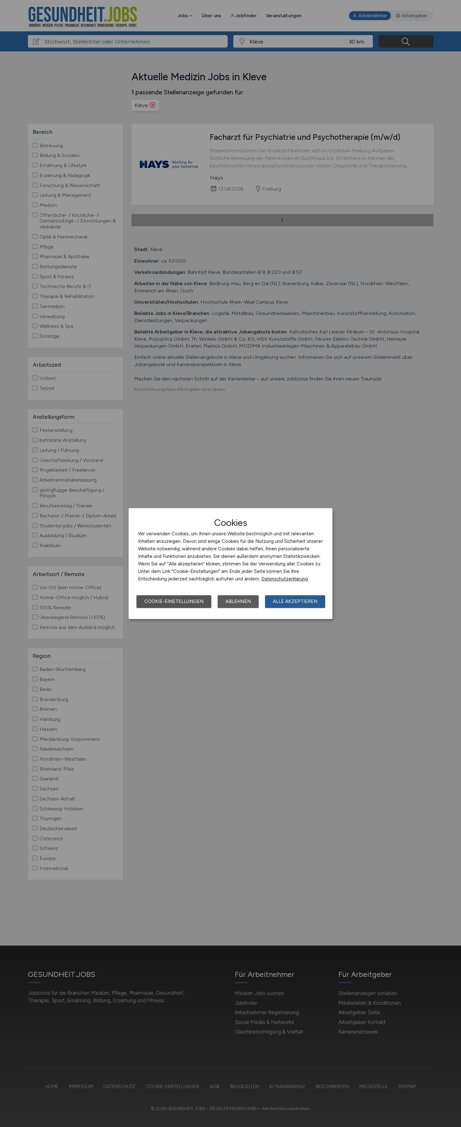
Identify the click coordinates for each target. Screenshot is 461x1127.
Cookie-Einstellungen (174, 601)
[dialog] (230, 563)
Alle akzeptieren (295, 601)
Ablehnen (238, 601)
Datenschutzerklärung (284, 579)
